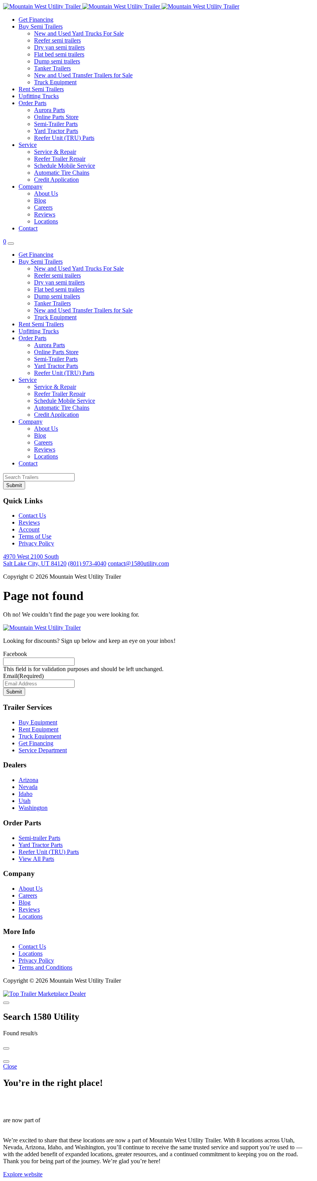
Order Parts (32, 103)
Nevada (28, 787)
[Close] (6, 1003)
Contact (28, 228)
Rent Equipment (38, 729)
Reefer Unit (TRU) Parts (64, 138)
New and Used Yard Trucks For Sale (79, 33)
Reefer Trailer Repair (59, 158)
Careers (43, 207)
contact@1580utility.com (138, 563)
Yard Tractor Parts (56, 131)
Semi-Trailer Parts (56, 124)
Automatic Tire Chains (61, 172)
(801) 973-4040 (87, 563)
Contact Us (32, 515)
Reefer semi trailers (57, 40)
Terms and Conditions (45, 967)
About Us (46, 193)
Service (28, 144)
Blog (40, 200)
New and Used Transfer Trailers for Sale (83, 75)
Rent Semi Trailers (41, 89)
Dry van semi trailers (59, 47)
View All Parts (36, 859)
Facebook (15, 654)
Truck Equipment (55, 82)
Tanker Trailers (52, 68)
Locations (46, 221)
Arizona (28, 780)
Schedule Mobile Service (64, 165)
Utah (25, 801)
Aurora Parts (49, 110)
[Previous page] (6, 1048)
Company (31, 186)
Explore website (23, 1174)
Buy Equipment (38, 722)
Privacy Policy (36, 543)
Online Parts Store (56, 117)
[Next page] (6, 1061)
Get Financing (36, 19)
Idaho (25, 794)
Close (10, 1066)
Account (29, 529)
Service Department (43, 750)
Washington (33, 807)
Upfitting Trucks (39, 96)
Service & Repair (55, 151)
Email (23, 676)
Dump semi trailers (57, 61)
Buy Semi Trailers (41, 26)
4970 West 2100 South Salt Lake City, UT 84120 (34, 560)
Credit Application (56, 179)
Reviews (44, 214)
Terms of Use (35, 536)
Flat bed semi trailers (59, 54)
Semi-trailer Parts (39, 838)
